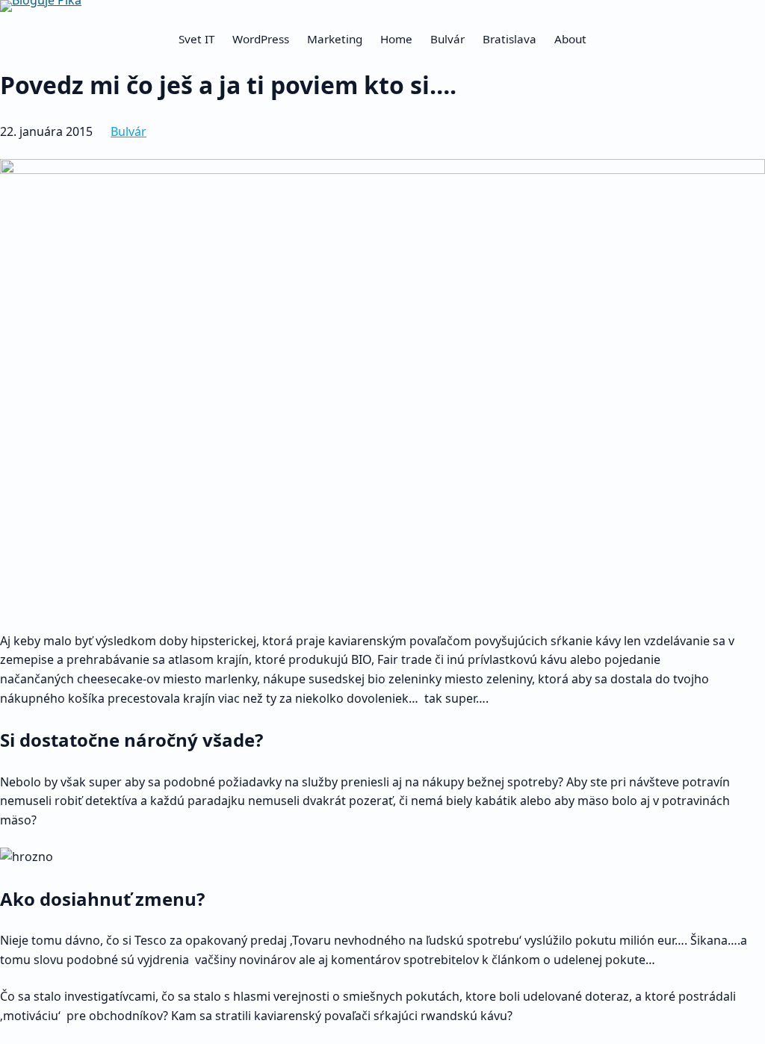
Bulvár (128, 131)
